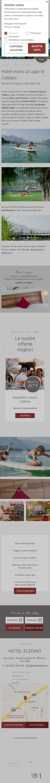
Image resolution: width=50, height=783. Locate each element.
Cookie (16, 27)
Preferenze (36, 33)
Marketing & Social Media (21, 40)
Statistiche (14, 36)
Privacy (8, 27)
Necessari (13, 33)
